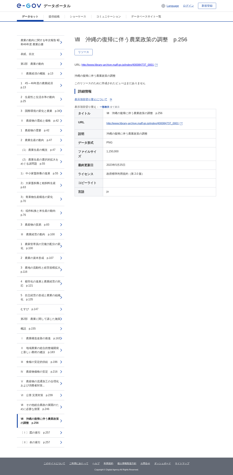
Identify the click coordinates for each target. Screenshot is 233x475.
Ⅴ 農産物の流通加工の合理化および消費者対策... (40, 383)
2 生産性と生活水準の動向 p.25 (39, 99)
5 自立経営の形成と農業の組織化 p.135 (40, 297)
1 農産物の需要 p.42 (35, 130)
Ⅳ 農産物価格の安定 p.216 (39, 371)
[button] (170, 6)
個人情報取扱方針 (126, 463)
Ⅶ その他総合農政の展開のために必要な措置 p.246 (40, 406)
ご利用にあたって (78, 463)
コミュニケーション (108, 16)
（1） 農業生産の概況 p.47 (38, 149)
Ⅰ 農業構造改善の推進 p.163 (40, 338)
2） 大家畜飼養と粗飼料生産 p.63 (39, 185)
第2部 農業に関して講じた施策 (40, 318)
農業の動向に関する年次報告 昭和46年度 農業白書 (40, 42)
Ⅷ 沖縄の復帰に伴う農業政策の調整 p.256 (40, 420)
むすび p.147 (29, 309)
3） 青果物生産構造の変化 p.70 (38, 198)
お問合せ (145, 463)
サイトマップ (182, 463)
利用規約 (108, 463)
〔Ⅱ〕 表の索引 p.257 (35, 442)
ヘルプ (96, 463)
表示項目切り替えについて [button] (91, 99)
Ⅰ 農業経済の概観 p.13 (37, 73)
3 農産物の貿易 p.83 (35, 224)
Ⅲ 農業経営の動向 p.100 (38, 234)
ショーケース (78, 16)
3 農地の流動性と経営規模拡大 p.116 (42, 269)
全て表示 (115, 107)
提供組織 (54, 16)
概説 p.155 (28, 328)
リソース (83, 52)
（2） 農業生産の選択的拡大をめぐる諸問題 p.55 (39, 161)
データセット (30, 16)
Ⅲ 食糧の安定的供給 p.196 (39, 361)
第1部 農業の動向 (32, 63)
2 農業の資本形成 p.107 (37, 257)
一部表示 (104, 107)
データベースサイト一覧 (146, 16)
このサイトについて (54, 463)
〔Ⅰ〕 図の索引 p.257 (35, 432)
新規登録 (207, 5)
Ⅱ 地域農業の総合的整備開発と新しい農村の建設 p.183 (40, 350)
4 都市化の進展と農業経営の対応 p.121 (40, 283)
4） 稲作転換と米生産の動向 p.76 (39, 212)
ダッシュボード (162, 463)
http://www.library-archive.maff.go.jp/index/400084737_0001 (118, 64)
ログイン (188, 5)
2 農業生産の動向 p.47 (36, 140)
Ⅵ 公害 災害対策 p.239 (37, 395)
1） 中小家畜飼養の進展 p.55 (39, 173)
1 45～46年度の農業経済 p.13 (38, 85)
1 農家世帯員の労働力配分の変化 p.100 (40, 246)
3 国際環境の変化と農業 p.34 (40, 110)
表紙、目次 (27, 54)
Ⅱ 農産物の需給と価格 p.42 (40, 120)
